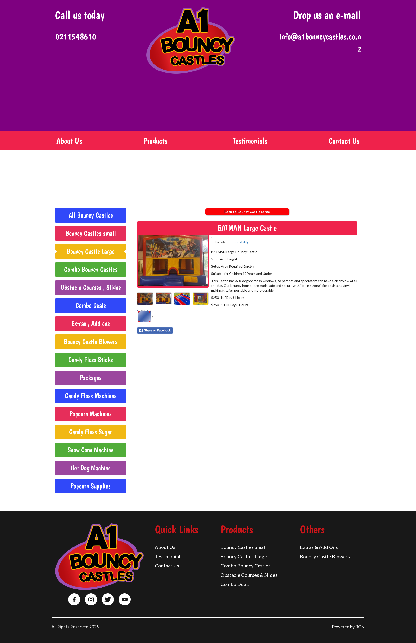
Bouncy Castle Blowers (90, 342)
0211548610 (75, 36)
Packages (91, 378)
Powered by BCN (348, 626)
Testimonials (250, 141)
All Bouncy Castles (91, 215)
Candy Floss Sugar (90, 432)
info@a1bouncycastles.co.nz (320, 42)
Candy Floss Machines (91, 396)
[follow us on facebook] (74, 599)
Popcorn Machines (91, 414)
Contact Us (344, 141)
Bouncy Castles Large (244, 556)
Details (220, 242)
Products (156, 141)
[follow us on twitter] (108, 599)
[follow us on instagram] (91, 599)
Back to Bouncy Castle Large (247, 212)
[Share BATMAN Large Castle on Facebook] (173, 330)
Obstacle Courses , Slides (91, 287)
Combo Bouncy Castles (90, 269)
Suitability (241, 242)
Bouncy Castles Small (243, 547)
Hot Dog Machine (91, 468)
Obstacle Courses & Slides (249, 575)
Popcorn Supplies (91, 486)
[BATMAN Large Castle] (173, 260)
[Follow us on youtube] (125, 599)
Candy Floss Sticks (90, 360)
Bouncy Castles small (90, 233)
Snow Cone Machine (91, 450)
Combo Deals (91, 305)
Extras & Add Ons (319, 547)
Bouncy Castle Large (91, 251)
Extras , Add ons (91, 324)
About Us (69, 141)
